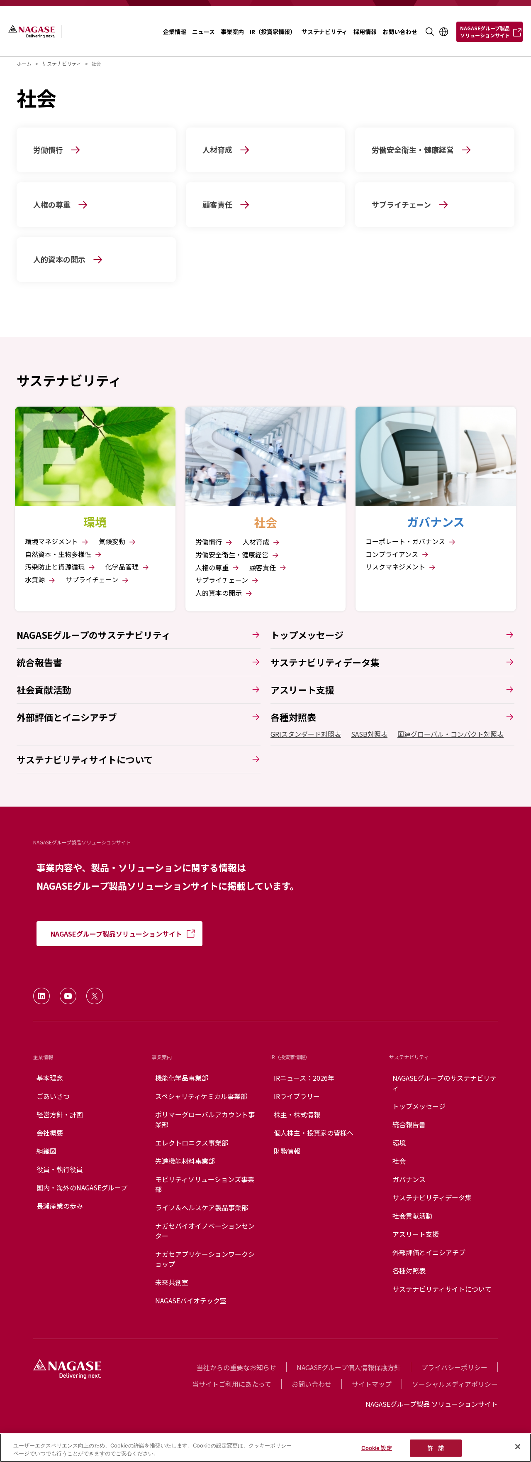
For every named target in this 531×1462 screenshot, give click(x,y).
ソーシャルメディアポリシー (455, 1384)
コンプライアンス (392, 554)
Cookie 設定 (376, 1448)
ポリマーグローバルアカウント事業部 (205, 1119)
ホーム (24, 63)
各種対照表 (409, 1271)
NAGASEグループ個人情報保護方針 (349, 1367)
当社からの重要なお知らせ (236, 1367)
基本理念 (50, 1078)
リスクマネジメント (396, 566)
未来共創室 (171, 1282)
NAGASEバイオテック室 (191, 1300)
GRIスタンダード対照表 (305, 734)
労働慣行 (209, 541)
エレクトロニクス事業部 (191, 1143)
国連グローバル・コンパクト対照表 (450, 734)
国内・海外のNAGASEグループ (82, 1187)
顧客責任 (263, 567)
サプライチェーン (93, 579)
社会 (399, 1161)
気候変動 (113, 541)
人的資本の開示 (219, 593)
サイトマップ (372, 1384)
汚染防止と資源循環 (55, 566)
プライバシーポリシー (454, 1367)
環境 (399, 1143)
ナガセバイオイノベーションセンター (205, 1231)
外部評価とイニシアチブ (428, 1252)
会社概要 (50, 1133)
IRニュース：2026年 (304, 1078)
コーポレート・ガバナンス (406, 541)
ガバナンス (409, 1179)
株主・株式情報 (297, 1114)
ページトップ (506, 1401)
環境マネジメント (52, 541)
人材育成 (257, 541)
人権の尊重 (212, 567)
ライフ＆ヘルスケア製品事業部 (201, 1207)
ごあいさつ (53, 1096)
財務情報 (287, 1151)
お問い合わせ (311, 1384)
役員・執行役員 (60, 1169)
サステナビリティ (61, 63)
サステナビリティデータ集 (432, 1197)
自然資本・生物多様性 (59, 554)
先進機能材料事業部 (185, 1161)
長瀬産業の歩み (60, 1206)
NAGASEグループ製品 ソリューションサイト (431, 1404)
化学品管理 (122, 566)
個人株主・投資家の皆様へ (313, 1133)
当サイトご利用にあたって (231, 1384)
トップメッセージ (419, 1106)
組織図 (46, 1151)
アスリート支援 (415, 1234)
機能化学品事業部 (181, 1078)
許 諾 (436, 1448)
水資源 (35, 579)
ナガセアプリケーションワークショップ (205, 1259)
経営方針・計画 (60, 1114)
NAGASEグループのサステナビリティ (444, 1083)
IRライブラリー (297, 1096)
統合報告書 (409, 1124)
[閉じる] (518, 1446)
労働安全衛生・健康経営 (232, 554)
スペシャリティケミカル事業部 (201, 1096)
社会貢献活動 (412, 1216)
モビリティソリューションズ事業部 (204, 1184)
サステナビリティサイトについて (442, 1289)
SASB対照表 (369, 734)
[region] (265, 1447)
